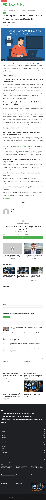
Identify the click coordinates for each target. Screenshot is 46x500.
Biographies (4, 426)
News (3, 444)
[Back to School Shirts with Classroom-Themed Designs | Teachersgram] (8, 470)
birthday (3, 427)
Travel (4, 459)
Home (4, 10)
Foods (4, 456)
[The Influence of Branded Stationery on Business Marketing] (38, 470)
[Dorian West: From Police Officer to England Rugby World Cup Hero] (12, 366)
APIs (23, 202)
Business (3, 429)
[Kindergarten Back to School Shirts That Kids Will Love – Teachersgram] (8, 478)
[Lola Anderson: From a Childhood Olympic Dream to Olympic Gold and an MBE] (33, 366)
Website (25, 309)
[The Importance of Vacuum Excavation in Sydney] (23, 470)
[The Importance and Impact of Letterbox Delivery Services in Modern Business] (37, 270)
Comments (37, 322)
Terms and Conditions (36, 497)
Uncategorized (4, 452)
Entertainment (4, 437)
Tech (7, 10)
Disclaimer (43, 497)
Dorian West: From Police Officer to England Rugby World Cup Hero (12, 375)
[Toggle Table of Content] (14, 76)
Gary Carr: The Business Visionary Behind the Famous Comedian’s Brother (26, 327)
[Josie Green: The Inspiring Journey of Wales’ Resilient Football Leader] (23, 478)
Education (3, 435)
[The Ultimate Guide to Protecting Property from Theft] (23, 270)
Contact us (23, 497)
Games (4, 457)
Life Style (3, 442)
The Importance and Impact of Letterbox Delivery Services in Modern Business (37, 277)
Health (3, 439)
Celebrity (3, 431)
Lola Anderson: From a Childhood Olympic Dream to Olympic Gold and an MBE (22, 1)
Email (4, 309)
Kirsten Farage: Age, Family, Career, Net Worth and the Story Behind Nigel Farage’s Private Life (11, 395)
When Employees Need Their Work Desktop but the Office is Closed (9, 276)
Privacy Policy (28, 497)
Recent (22, 322)
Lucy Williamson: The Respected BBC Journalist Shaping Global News (25, 332)
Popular (8, 322)
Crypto (3, 433)
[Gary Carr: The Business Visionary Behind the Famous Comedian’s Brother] (6, 329)
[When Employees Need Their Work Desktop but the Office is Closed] (9, 270)
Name (4, 304)
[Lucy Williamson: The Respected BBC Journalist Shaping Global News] (6, 334)
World (3, 454)
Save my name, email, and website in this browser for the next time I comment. (19, 313)
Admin (6, 25)
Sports (3, 448)
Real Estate (4, 446)
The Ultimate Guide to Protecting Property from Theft (22, 276)
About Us (18, 497)
